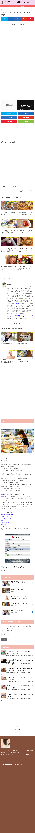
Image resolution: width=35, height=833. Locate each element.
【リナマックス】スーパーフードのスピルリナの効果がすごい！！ (19, 652)
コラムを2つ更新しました (19, 604)
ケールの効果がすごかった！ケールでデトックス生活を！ (19, 661)
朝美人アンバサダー (22, 315)
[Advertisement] (17, 40)
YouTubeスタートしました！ (18, 6)
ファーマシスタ (6, 518)
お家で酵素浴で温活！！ (18, 590)
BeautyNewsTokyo (11, 315)
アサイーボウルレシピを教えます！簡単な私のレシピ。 (19, 695)
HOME (8, 826)
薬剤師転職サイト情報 (21, 582)
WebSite (17, 323)
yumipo (9, 284)
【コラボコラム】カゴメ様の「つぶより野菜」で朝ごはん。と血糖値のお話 (19, 669)
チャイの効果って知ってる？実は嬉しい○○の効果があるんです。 (20, 678)
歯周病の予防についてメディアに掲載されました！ (21, 597)
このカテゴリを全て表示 (17, 556)
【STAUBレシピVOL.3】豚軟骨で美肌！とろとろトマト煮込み (19, 687)
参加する (28, 558)
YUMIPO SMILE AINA (17, 830)
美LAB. (12, 316)
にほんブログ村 (6, 570)
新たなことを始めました (18, 611)
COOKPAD (4, 496)
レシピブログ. (17, 316)
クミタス (28, 316)
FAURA (24, 316)
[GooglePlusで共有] (24, 19)
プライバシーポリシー (23, 826)
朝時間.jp (17, 303)
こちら (7, 752)
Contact (14, 826)
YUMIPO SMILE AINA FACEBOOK (12, 764)
